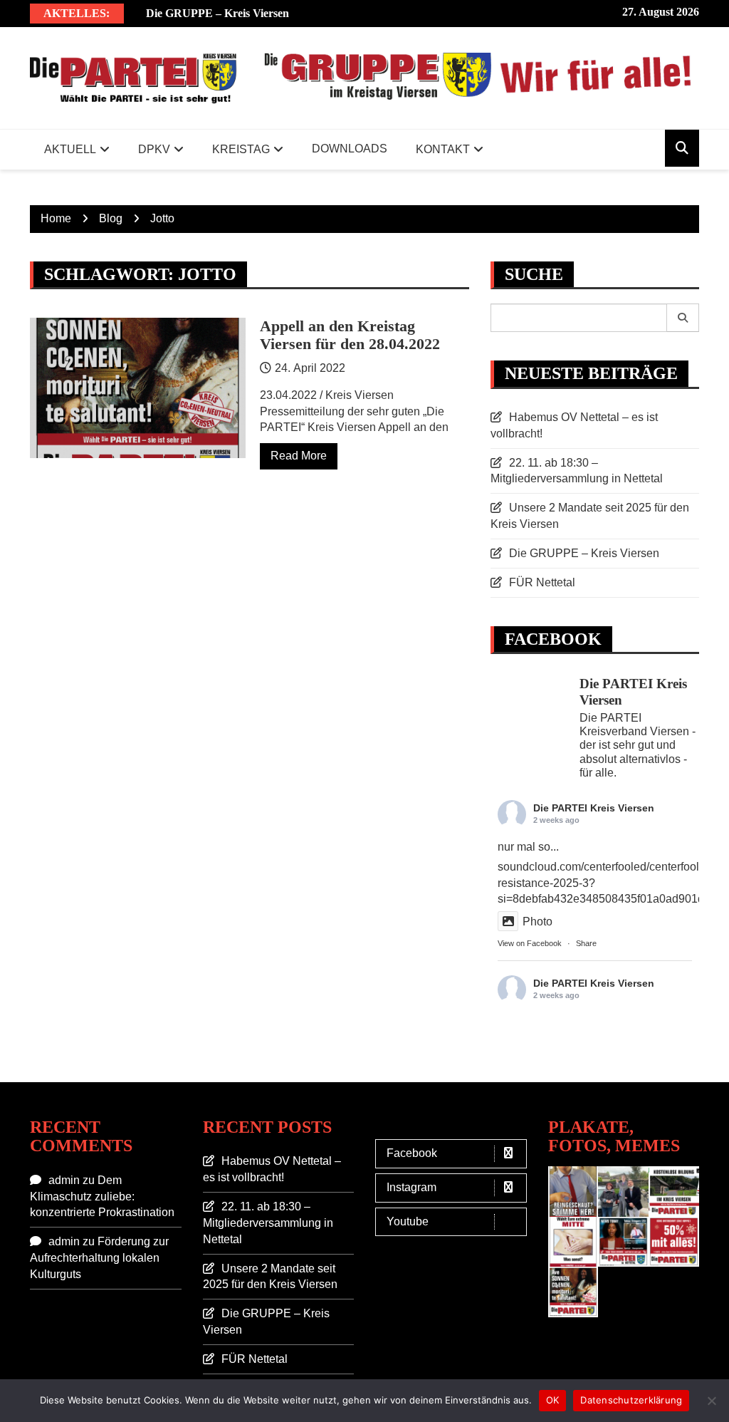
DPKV (154, 149)
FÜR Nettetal (542, 582)
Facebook (412, 1153)
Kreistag (241, 149)
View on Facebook (530, 943)
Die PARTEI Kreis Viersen (593, 808)
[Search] (683, 317)
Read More (299, 456)
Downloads (349, 148)
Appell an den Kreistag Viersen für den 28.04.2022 (350, 334)
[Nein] (711, 1401)
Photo (537, 921)
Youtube (408, 1221)
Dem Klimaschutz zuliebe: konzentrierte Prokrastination (102, 1196)
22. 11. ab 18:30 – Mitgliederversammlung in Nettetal (268, 1222)
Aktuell (70, 149)
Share (586, 943)
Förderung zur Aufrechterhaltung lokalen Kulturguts (99, 1257)
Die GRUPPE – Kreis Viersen (217, 13)
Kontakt (443, 149)
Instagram (411, 1187)
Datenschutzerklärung (631, 1400)
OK (553, 1400)
